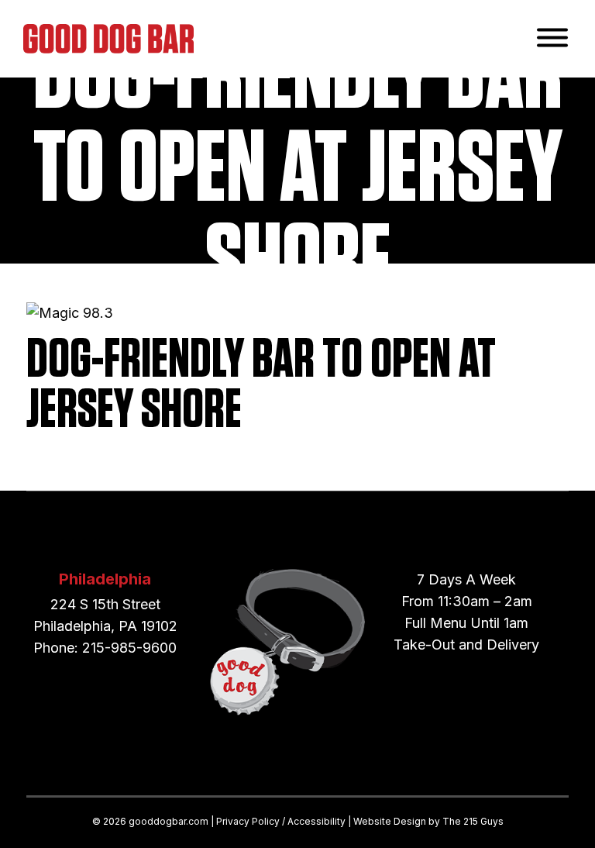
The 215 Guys (473, 821)
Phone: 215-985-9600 (105, 647)
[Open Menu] (552, 39)
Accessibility (316, 821)
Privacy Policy (248, 821)
